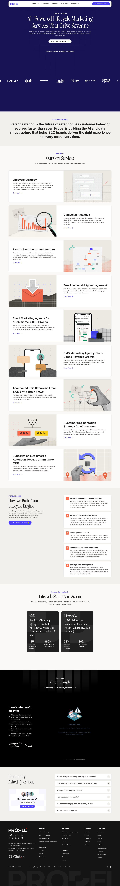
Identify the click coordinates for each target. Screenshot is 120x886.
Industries (65, 829)
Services (42, 829)
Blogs (99, 835)
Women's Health (66, 845)
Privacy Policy (34, 867)
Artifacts (100, 845)
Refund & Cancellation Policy (62, 867)
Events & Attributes (44, 838)
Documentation (102, 854)
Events (99, 841)
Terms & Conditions (46, 867)
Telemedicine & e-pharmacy (70, 832)
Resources (100, 832)
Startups (41, 850)
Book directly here (80, 759)
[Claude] (16, 838)
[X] (107, 867)
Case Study (88, 838)
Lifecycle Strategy (44, 832)
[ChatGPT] (10, 838)
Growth (41, 853)
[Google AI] (22, 838)
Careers (87, 845)
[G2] (10, 857)
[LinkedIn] (110, 867)
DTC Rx (64, 841)
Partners (65, 850)
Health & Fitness (66, 835)
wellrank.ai (100, 851)
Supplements (65, 838)
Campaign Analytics (44, 835)
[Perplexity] (19, 838)
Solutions (42, 847)
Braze (63, 857)
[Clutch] (19, 856)
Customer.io (65, 853)
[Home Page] (14, 4)
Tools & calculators (103, 848)
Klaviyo (64, 860)
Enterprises (42, 857)
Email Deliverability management (48, 841)
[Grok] (13, 838)
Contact (100, 857)
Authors (100, 838)
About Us (87, 832)
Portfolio (87, 841)
